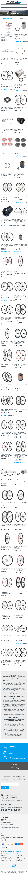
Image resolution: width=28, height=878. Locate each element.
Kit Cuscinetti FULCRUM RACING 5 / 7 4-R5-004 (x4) (19, 150)
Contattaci (3, 840)
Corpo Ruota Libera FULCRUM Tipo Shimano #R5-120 (19, 174)
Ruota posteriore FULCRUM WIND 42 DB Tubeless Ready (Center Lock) (20, 504)
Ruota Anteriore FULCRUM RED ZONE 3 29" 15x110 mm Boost (7, 342)
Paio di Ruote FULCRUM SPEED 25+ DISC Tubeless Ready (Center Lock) (19, 614)
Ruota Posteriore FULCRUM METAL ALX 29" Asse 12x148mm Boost (20, 569)
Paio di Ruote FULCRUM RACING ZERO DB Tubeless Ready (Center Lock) (7, 409)
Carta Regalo (4, 839)
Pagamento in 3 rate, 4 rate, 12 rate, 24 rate (12, 837)
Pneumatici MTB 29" (6, 857)
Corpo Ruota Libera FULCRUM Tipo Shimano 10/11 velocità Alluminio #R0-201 (7, 60)
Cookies (16, 873)
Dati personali (21, 872)
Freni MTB (3, 855)
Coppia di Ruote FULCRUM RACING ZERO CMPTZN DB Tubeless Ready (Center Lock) (20, 637)
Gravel (17, 857)
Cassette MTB (4, 853)
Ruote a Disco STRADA (6, 859)
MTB (17, 853)
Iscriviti (5, 787)
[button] (2, 2)
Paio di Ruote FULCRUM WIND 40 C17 (7, 295)
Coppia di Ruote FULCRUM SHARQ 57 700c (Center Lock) (20, 409)
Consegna (3, 833)
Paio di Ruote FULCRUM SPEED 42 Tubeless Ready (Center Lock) (19, 342)
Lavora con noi (4, 826)
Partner (11, 873)
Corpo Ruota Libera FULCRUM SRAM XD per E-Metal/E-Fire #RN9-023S (19, 129)
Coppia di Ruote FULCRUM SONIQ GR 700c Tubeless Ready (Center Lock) (6, 504)
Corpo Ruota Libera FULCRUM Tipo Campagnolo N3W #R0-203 (20, 481)
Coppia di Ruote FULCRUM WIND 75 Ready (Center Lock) (20, 590)
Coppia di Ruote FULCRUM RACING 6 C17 (20, 108)
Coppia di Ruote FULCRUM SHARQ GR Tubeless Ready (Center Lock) (7, 525)
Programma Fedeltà (6, 822)
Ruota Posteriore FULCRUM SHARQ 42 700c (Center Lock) (7, 547)
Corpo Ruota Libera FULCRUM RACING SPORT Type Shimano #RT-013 (20, 245)
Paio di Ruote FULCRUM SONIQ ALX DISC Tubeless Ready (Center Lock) (20, 433)
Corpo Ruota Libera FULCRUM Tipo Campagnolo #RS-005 (20, 385)
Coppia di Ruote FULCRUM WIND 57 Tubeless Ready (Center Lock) (6, 196)
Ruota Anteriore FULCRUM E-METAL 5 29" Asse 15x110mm (20, 547)
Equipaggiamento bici (21, 859)
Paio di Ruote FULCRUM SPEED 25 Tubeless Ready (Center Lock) (6, 661)
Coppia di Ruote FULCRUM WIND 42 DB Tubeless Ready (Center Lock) (20, 196)
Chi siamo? (3, 819)
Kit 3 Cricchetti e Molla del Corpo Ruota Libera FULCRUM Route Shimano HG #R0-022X (7, 36)
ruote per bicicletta (19, 680)
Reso (2, 835)
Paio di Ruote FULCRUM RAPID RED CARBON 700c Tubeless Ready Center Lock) (7, 637)
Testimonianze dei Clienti (7, 824)
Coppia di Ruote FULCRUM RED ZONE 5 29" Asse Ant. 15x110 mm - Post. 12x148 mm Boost (20, 221)
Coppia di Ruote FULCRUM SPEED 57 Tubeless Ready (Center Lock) (6, 386)
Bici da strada (19, 855)
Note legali (14, 871)
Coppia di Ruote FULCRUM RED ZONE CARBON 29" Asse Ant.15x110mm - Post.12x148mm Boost (20, 456)
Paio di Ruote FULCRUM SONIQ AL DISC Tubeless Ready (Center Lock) (6, 455)
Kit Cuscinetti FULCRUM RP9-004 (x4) (7, 150)
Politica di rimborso (12, 872)
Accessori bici (19, 860)
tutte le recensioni (11, 768)
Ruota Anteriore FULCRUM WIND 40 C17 (6, 569)
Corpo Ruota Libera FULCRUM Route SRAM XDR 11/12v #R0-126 (7, 129)
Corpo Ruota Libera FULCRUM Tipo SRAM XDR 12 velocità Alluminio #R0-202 (20, 84)
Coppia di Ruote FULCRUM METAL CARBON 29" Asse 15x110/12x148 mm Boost (20, 525)
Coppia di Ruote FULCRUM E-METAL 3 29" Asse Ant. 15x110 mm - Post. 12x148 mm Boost (20, 662)
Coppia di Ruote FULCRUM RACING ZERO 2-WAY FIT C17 (7, 364)
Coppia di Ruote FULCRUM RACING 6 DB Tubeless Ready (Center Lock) (6, 318)
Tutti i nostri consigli (6, 821)
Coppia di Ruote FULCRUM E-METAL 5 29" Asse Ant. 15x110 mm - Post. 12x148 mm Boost (20, 296)
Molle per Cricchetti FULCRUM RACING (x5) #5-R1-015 (20, 59)
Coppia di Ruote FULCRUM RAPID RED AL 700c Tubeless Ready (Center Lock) (20, 364)
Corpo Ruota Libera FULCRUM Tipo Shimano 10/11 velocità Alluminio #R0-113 (20, 35)
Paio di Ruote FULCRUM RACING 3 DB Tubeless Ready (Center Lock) (7, 245)
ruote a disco (22, 701)
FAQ (2, 832)
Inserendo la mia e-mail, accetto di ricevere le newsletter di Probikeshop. (13, 780)
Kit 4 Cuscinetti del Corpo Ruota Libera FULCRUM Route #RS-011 (6, 174)
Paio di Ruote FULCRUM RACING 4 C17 (8, 84)
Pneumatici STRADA (6, 860)
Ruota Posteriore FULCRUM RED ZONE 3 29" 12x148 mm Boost (20, 270)
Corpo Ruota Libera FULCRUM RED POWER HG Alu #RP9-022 (7, 220)
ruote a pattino (9, 701)
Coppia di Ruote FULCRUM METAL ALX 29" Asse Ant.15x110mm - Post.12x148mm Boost (6, 591)
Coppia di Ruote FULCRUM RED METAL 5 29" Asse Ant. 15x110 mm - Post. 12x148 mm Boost (6, 481)
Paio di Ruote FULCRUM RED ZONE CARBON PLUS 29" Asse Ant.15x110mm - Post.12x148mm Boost (7, 614)
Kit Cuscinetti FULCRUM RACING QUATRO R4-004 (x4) (7, 108)
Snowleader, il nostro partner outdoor (10, 827)
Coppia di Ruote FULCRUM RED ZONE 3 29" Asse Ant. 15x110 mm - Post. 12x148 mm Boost (6, 270)
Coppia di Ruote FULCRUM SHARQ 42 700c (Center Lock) (20, 318)
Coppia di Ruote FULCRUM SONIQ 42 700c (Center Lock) (7, 433)
